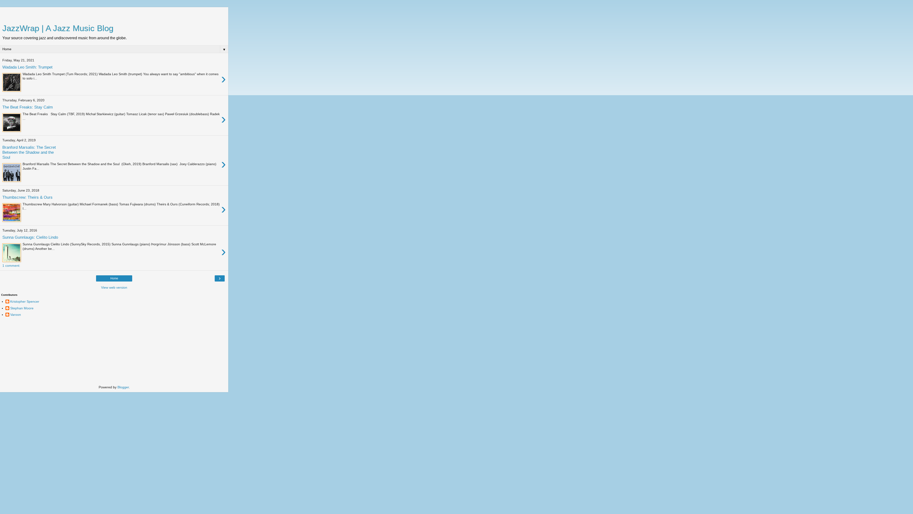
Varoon (15, 314)
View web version (114, 287)
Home (114, 278)
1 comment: (11, 265)
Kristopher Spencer (24, 301)
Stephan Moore (22, 308)
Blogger (123, 387)
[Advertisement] (114, 13)
